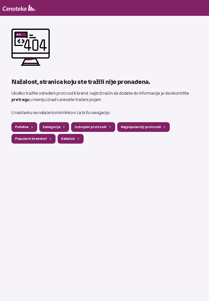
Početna (22, 127)
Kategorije (51, 127)
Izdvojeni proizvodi (91, 127)
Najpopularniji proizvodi (141, 127)
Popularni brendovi (31, 138)
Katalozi (68, 138)
